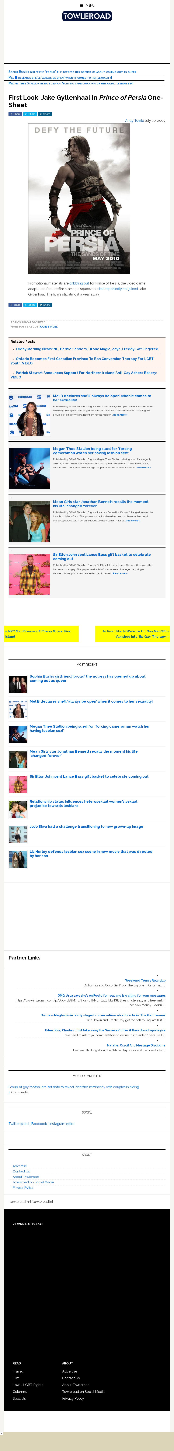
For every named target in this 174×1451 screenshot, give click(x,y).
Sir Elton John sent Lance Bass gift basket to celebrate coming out (89, 776)
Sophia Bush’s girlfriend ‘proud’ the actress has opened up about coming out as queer (72, 72)
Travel (17, 1371)
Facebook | (40, 1124)
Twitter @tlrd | (19, 1124)
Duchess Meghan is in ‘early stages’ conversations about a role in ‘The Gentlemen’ (103, 1015)
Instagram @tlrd (61, 1124)
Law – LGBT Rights (28, 1385)
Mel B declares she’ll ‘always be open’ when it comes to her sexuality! (60, 78)
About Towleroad (26, 1177)
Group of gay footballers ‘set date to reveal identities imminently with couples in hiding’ (73, 1087)
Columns (20, 1392)
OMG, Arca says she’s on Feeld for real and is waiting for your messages (112, 995)
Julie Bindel (49, 326)
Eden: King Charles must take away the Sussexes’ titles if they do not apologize (105, 1030)
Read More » (120, 414)
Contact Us (21, 1171)
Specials (19, 1398)
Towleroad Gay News (87, 16)
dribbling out (79, 283)
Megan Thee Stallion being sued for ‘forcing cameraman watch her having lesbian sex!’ (71, 83)
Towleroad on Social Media (33, 1182)
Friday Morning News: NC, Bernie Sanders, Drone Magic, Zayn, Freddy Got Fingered (87, 349)
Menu (90, 5)
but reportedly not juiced (118, 289)
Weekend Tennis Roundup (145, 980)
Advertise (20, 1166)
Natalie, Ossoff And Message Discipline (136, 1045)
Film (16, 1378)
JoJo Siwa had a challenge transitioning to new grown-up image (86, 826)
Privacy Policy (23, 1187)
